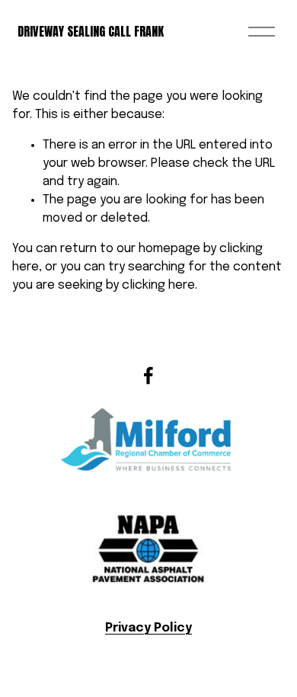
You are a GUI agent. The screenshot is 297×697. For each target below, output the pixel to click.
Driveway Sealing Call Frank (91, 31)
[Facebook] (148, 375)
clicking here (158, 285)
